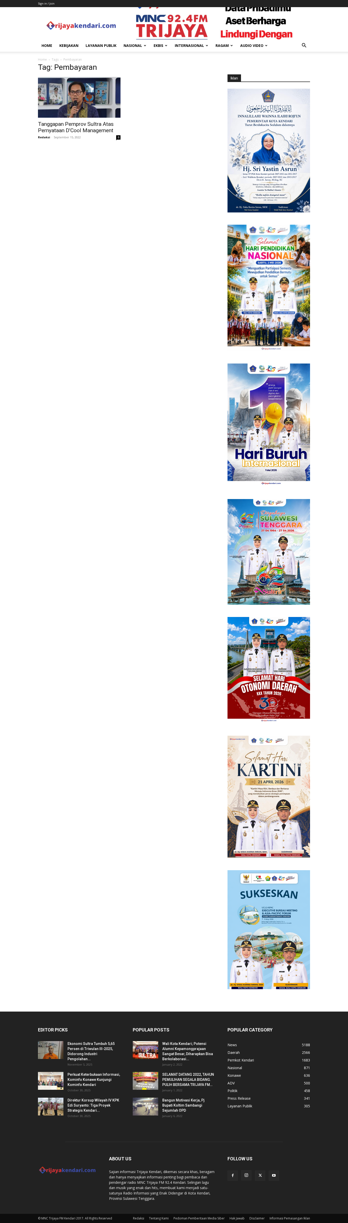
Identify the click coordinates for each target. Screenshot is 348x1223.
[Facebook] (232, 1176)
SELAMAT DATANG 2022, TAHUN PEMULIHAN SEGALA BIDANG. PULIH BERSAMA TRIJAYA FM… (188, 1079)
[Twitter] (260, 1176)
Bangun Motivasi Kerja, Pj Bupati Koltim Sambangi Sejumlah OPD (183, 1105)
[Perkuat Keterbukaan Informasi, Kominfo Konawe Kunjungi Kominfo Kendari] (50, 1081)
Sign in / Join (46, 3)
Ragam (222, 45)
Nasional (133, 45)
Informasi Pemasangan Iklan (290, 1218)
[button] (304, 46)
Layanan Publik (101, 45)
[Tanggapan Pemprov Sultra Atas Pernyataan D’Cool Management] (79, 97)
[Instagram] (246, 1175)
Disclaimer (257, 1218)
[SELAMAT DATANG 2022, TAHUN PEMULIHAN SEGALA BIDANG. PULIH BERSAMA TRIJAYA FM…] (145, 1081)
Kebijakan (68, 45)
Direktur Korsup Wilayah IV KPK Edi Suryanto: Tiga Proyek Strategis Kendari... (93, 1105)
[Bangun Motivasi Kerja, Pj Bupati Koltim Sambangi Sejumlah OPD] (145, 1107)
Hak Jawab (237, 1218)
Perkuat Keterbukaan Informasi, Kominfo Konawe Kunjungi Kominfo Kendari (94, 1079)
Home (47, 45)
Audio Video (251, 45)
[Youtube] (274, 1176)
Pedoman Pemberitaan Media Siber (199, 1218)
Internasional (189, 45)
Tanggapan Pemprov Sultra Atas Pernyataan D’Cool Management (76, 127)
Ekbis (158, 45)
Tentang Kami (159, 1218)
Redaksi (44, 137)
